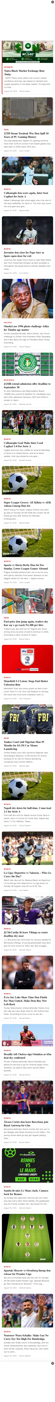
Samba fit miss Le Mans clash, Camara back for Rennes (26, 1192)
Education (9, 380)
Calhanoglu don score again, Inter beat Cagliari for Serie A (26, 194)
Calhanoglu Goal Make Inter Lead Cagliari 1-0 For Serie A (23, 444)
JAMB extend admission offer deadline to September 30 (27, 385)
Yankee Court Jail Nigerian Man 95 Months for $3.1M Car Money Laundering (24, 745)
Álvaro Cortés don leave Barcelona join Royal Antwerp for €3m (26, 1123)
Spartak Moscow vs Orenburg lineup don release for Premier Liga (27, 1272)
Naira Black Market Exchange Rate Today (24, 72)
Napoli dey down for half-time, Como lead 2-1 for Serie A (27, 809)
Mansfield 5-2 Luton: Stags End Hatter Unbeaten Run (26, 682)
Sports (7, 189)
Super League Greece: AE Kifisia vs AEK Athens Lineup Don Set (27, 504)
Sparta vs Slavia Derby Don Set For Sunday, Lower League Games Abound (26, 566)
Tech (6, 130)
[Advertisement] (27, 20)
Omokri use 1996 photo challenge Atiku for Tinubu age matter (26, 328)
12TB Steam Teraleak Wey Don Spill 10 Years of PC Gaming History (26, 135)
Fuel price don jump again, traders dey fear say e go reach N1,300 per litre (26, 623)
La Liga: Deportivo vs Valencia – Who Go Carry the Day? (27, 874)
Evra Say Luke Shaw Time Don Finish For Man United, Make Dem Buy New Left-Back (25, 1000)
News (6, 618)
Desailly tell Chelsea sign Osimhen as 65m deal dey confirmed (27, 1056)
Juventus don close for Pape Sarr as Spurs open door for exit (24, 254)
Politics (8, 323)
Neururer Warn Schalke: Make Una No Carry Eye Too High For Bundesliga (26, 1337)
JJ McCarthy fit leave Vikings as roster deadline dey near (26, 934)
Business (8, 67)
